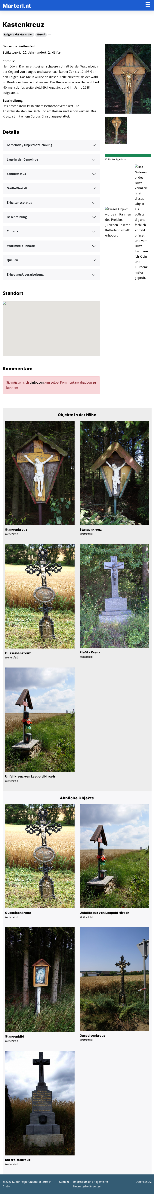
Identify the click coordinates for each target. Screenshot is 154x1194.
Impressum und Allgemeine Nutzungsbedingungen (90, 1184)
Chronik (12, 231)
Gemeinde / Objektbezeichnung (29, 145)
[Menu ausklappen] (148, 5)
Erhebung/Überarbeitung (25, 274)
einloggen (37, 382)
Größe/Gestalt (17, 188)
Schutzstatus (16, 174)
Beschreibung (17, 217)
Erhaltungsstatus (19, 202)
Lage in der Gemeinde (22, 159)
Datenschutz (144, 1182)
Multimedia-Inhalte (21, 246)
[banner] (17, 5)
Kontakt (64, 1182)
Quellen (12, 260)
